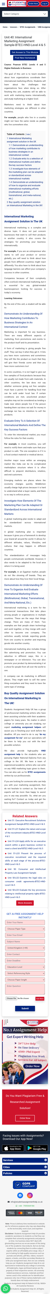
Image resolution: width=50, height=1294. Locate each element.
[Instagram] (30, 1195)
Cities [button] (6, 1167)
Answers (13, 27)
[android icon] (37, 1148)
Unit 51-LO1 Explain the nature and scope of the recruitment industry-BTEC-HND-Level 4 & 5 (25, 833)
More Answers (25, 903)
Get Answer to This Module (25, 52)
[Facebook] (20, 1195)
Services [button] (8, 1160)
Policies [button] (7, 1173)
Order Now (33, 3)
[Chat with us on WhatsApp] (5, 1288)
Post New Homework (25, 58)
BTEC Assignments (27, 27)
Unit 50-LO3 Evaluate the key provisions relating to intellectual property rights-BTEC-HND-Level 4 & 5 (25, 893)
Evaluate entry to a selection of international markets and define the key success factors (25, 425)
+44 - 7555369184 (26, 1206)
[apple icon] (13, 1148)
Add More (39, 999)
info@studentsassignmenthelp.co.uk (26, 1202)
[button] (3, 3)
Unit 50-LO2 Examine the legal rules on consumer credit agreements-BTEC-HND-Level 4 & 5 (25, 881)
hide (28, 134)
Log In (45, 3)
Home (5, 27)
